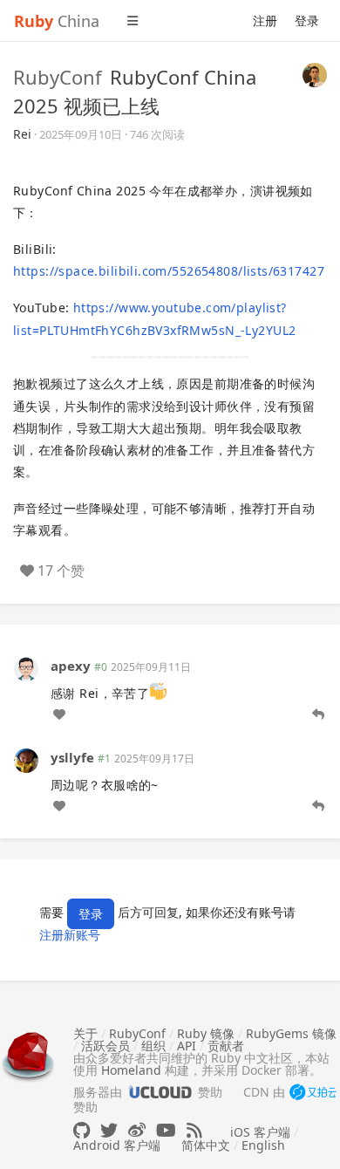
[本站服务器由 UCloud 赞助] (160, 1092)
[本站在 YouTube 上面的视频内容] (166, 1130)
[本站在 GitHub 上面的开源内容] (81, 1130)
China (56, 20)
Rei (22, 134)
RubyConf (57, 77)
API (186, 1045)
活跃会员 (105, 1045)
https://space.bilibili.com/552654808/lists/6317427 (168, 271)
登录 (307, 20)
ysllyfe (72, 757)
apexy (71, 665)
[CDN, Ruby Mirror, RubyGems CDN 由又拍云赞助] (313, 1093)
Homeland (131, 1070)
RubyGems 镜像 (291, 1033)
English (263, 1145)
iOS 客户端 (260, 1132)
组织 (153, 1045)
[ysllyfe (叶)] (26, 759)
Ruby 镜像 (206, 1033)
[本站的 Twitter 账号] (109, 1130)
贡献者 (225, 1045)
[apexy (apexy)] (26, 667)
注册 (265, 20)
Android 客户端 (116, 1145)
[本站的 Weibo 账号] (137, 1130)
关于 (85, 1033)
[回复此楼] (318, 714)
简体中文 (205, 1145)
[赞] (59, 714)
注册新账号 (69, 934)
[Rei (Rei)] (315, 73)
